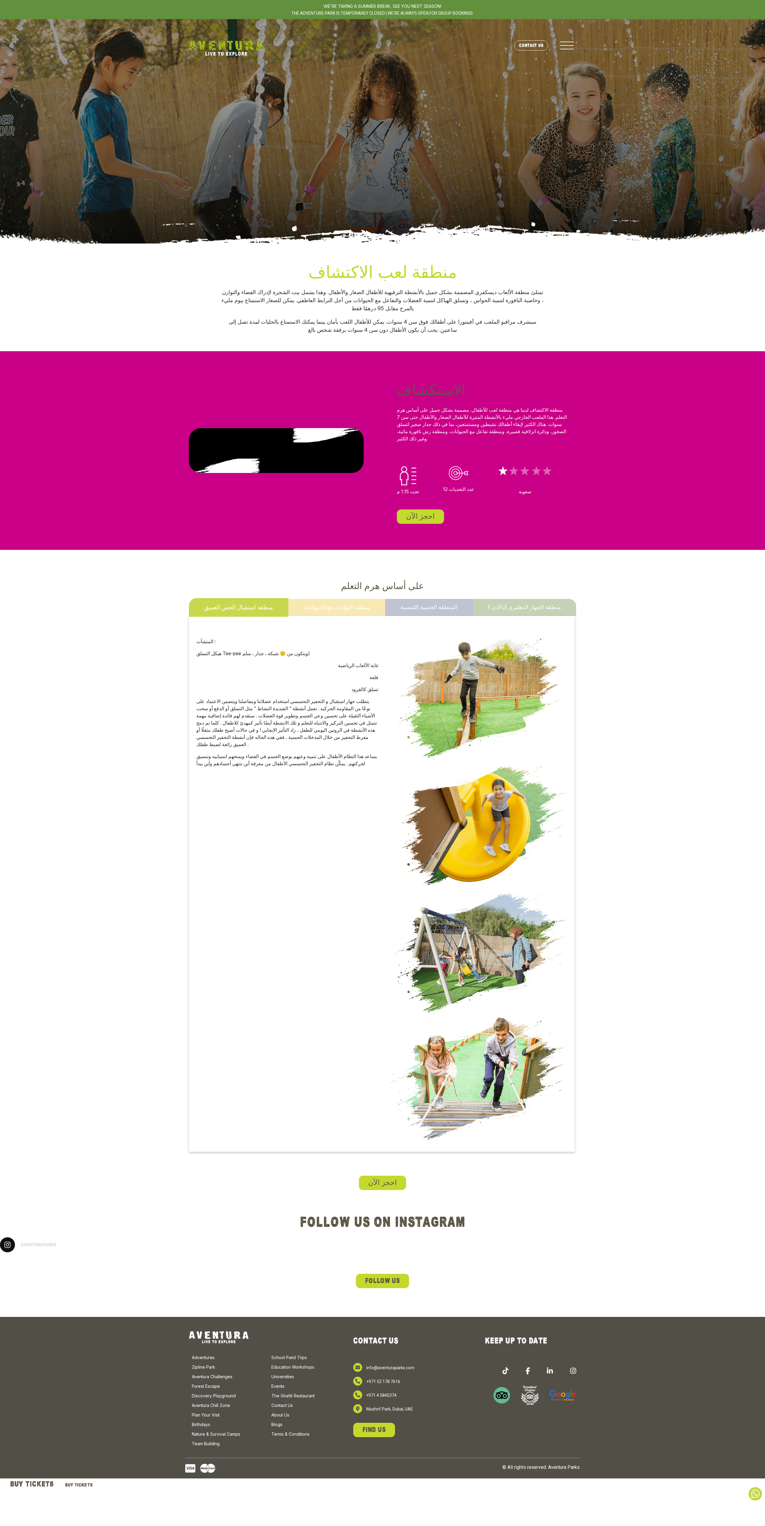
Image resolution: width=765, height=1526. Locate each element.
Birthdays (201, 1424)
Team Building (206, 1443)
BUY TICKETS (32, 1484)
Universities (282, 1376)
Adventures (203, 1357)
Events (277, 1386)
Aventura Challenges (212, 1376)
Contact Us (531, 45)
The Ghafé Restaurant (293, 1395)
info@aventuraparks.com (390, 1367)
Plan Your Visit (206, 1414)
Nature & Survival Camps (216, 1434)
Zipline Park (203, 1367)
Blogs (276, 1424)
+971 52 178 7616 (383, 1381)
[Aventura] (226, 48)
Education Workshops (292, 1367)
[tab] (238, 607)
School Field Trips (289, 1357)
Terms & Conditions (290, 1434)
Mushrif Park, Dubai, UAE (389, 1409)
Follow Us (382, 1281)
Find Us (374, 1430)
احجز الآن (420, 516)
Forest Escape (206, 1386)
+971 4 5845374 (381, 1395)
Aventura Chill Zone (211, 1405)
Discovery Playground (214, 1395)
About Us (280, 1414)
